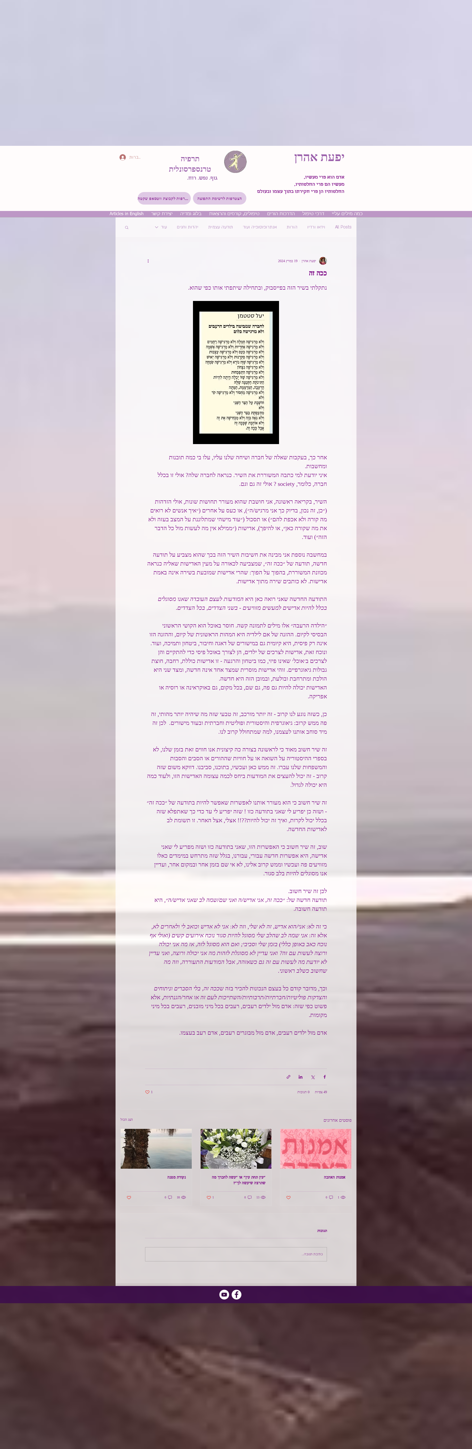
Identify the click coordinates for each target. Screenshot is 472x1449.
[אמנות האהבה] (315, 1149)
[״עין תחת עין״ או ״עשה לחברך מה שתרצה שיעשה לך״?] (236, 1149)
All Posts (343, 227)
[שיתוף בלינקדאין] (300, 1077)
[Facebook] (236, 1295)
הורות (292, 227)
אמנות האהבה (334, 1177)
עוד (164, 227)
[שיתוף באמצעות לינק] (288, 1077)
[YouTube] (224, 1295)
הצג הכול (126, 1119)
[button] (219, 198)
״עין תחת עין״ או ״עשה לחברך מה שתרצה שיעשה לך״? (239, 1180)
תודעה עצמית (220, 227)
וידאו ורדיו (316, 227)
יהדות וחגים (187, 227)
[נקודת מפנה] (156, 1149)
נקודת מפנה (176, 1177)
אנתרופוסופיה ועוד (260, 227)
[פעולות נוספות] (148, 261)
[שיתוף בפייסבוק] (324, 1077)
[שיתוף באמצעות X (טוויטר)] (312, 1077)
